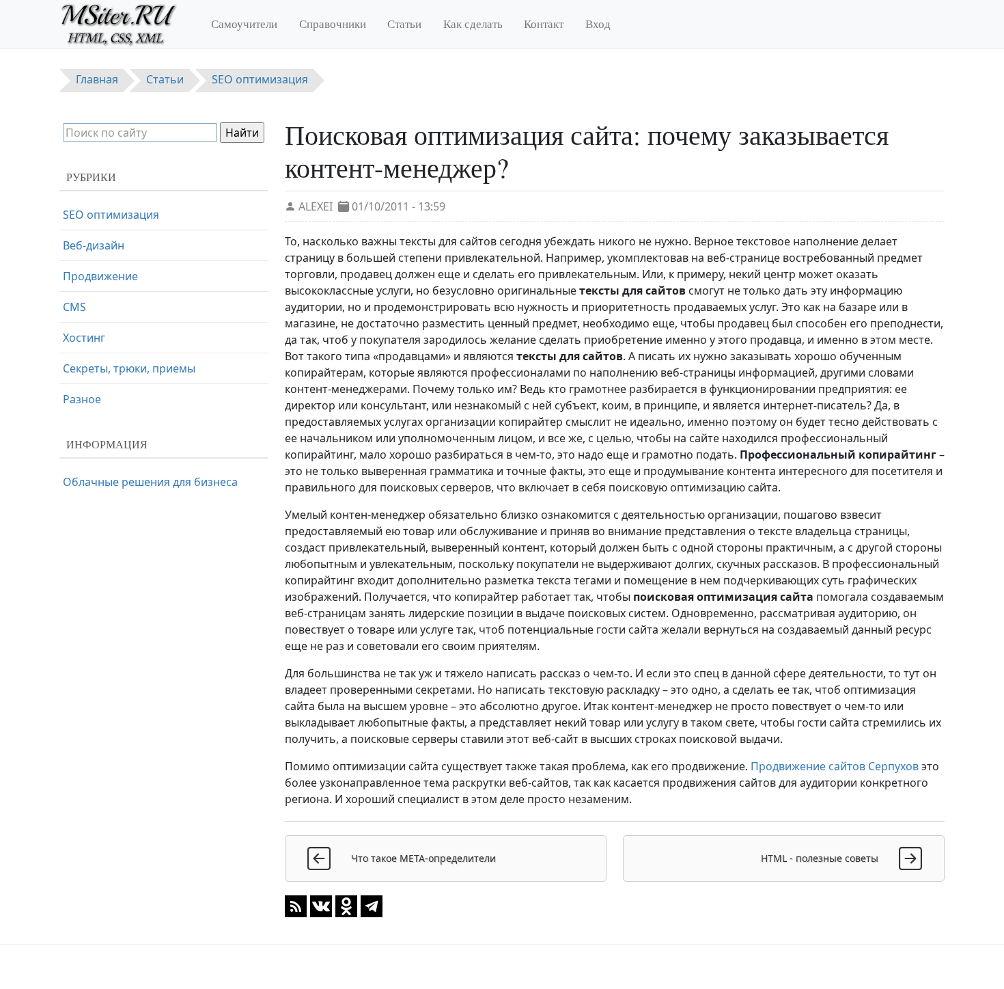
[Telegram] (371, 904)
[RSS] (296, 904)
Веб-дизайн (93, 245)
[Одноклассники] (346, 904)
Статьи (404, 23)
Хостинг (84, 337)
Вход (598, 23)
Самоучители (244, 23)
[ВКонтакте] (321, 904)
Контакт (543, 23)
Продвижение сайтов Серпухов (835, 766)
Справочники (332, 23)
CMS (74, 306)
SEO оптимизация (111, 214)
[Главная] (124, 24)
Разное (82, 399)
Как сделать (473, 23)
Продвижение (100, 276)
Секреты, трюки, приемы (129, 368)
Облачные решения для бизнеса (150, 481)
